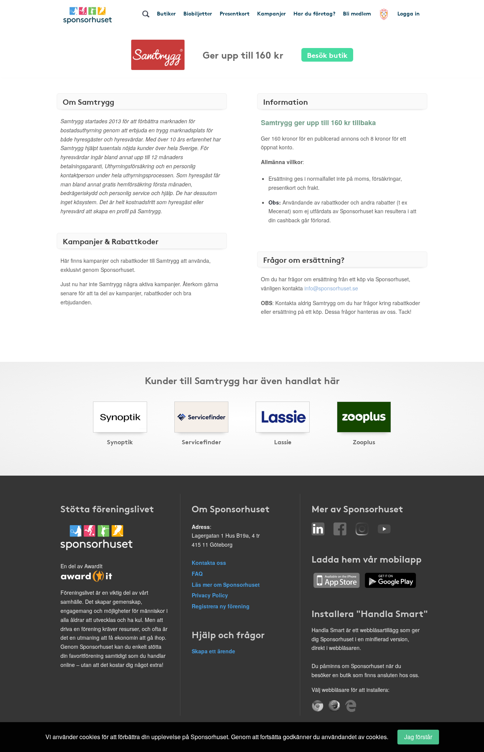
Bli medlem (357, 13)
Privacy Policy (210, 595)
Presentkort (235, 13)
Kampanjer (271, 13)
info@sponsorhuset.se (331, 288)
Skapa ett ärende (213, 651)
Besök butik (327, 55)
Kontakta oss (209, 562)
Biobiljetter (197, 13)
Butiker (166, 13)
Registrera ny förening (221, 606)
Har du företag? (314, 13)
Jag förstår (418, 736)
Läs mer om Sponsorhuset (226, 584)
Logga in (408, 13)
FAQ (197, 573)
